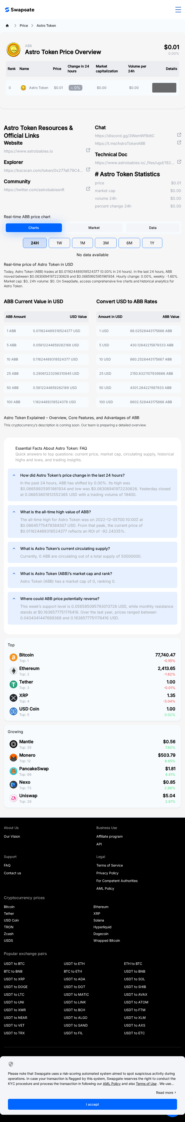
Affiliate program (109, 836)
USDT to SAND (76, 1025)
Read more (164, 1092)
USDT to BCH (74, 1010)
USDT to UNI (14, 1002)
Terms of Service (109, 865)
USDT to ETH (74, 964)
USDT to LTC (14, 994)
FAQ (7, 865)
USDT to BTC (14, 964)
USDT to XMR (15, 1010)
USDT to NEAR (15, 1017)
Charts (33, 228)
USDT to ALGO (75, 1017)
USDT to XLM (135, 1017)
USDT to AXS (134, 1025)
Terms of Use (146, 1084)
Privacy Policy (107, 873)
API (99, 844)
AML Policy (105, 888)
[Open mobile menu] (178, 9)
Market (94, 228)
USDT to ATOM (136, 1002)
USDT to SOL (134, 979)
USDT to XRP (14, 979)
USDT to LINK (75, 1002)
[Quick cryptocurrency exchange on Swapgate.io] (19, 9)
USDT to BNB (134, 971)
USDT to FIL (73, 1033)
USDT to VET (14, 1025)
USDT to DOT (74, 987)
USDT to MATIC (76, 994)
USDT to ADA (74, 979)
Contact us (12, 873)
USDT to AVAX (135, 994)
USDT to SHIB (135, 987)
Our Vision (12, 836)
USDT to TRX (14, 1033)
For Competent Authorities (117, 881)
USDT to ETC (134, 1033)
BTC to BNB (13, 971)
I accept (92, 1104)
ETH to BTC (133, 964)
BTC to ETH (73, 971)
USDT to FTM (134, 1010)
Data (153, 228)
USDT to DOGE (15, 987)
